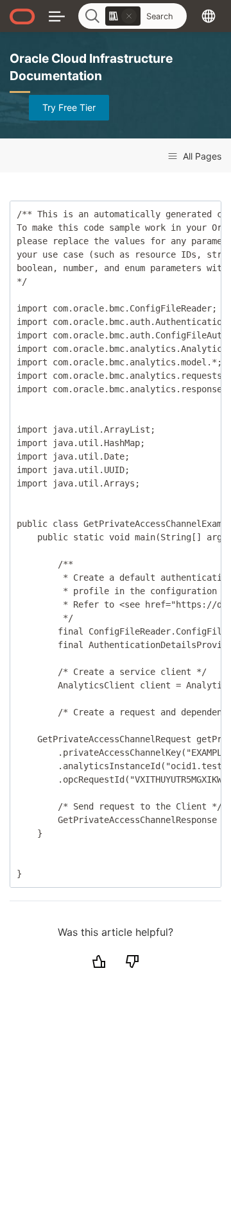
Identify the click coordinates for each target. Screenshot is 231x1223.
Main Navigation (56, 15)
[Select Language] (208, 15)
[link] (123, 16)
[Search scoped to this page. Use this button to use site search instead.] (129, 16)
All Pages (200, 156)
